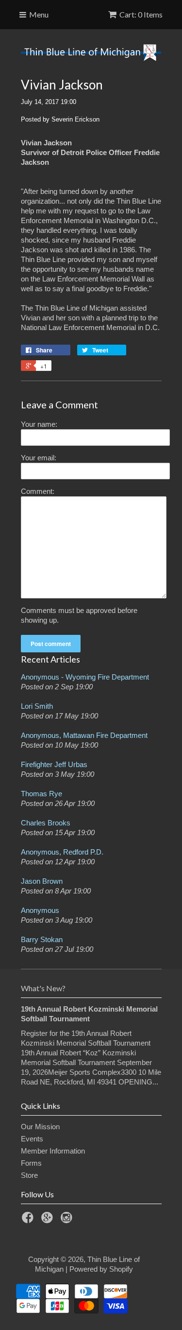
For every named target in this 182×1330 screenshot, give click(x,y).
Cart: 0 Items (141, 14)
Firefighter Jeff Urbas (54, 764)
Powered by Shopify (101, 1269)
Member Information (53, 1151)
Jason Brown (42, 881)
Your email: (38, 458)
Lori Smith (37, 706)
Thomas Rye (41, 793)
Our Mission (40, 1126)
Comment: (37, 491)
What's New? (43, 988)
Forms (31, 1163)
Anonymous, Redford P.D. (62, 852)
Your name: (39, 424)
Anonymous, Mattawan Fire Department (84, 735)
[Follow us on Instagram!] (68, 1220)
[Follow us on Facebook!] (29, 1220)
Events (32, 1139)
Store (29, 1175)
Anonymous (40, 910)
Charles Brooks (45, 823)
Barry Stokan (42, 939)
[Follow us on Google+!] (48, 1220)
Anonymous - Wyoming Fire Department (85, 677)
